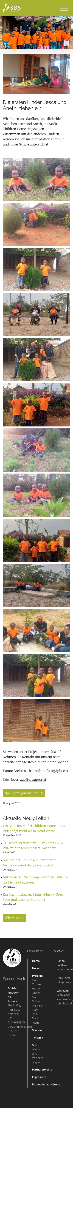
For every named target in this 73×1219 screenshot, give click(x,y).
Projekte (37, 975)
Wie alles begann (37, 1060)
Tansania (37, 1037)
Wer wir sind (36, 1051)
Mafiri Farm (38, 1005)
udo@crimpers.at (33, 779)
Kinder (36, 992)
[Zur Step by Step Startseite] (12, 950)
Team (35, 1022)
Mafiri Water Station (36, 1014)
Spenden (37, 1030)
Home (36, 961)
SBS (34, 1045)
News (35, 968)
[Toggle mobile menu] (64, 9)
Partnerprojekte (39, 1069)
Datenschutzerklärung (39, 1084)
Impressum (39, 1077)
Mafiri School (36, 999)
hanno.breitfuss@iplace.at (48, 771)
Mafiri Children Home (37, 984)
